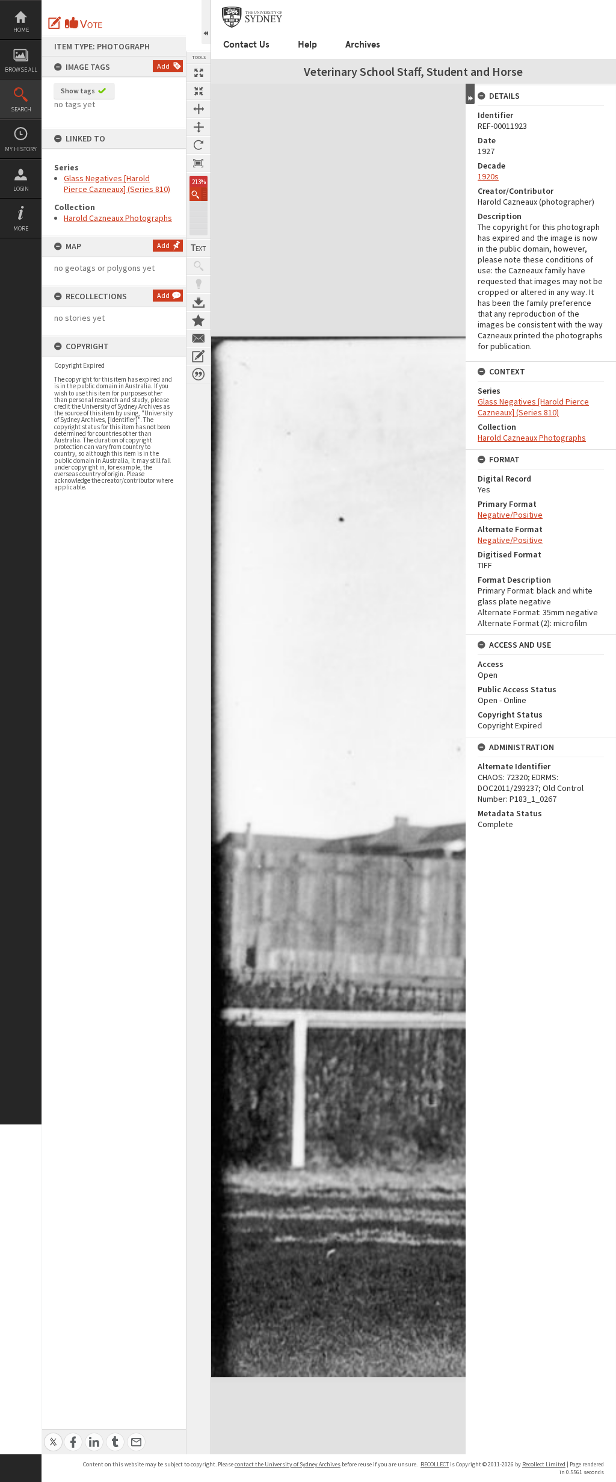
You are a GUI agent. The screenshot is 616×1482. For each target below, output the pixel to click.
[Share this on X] (53, 1435)
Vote (84, 22)
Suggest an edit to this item (54, 22)
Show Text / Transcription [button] (198, 248)
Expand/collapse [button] (470, 94)
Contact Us (246, 44)
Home (21, 30)
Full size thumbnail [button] (198, 73)
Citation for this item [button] (198, 374)
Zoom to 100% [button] (198, 163)
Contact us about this (198, 338)
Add (163, 65)
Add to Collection (198, 320)
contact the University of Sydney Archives (287, 1464)
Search (21, 109)
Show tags (78, 90)
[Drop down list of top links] (608, 6)
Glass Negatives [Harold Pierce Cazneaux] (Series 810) (117, 183)
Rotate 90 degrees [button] (198, 145)
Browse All (21, 69)
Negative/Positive (510, 514)
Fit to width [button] (198, 109)
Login (21, 189)
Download (198, 302)
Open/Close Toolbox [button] (206, 22)
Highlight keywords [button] (198, 284)
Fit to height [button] (198, 127)
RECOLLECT (434, 1464)
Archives (362, 44)
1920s (488, 176)
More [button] (20, 228)
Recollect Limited (543, 1464)
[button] (198, 194)
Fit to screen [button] (198, 91)
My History (21, 149)
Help (307, 44)
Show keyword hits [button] (198, 266)
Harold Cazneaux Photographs (118, 217)
